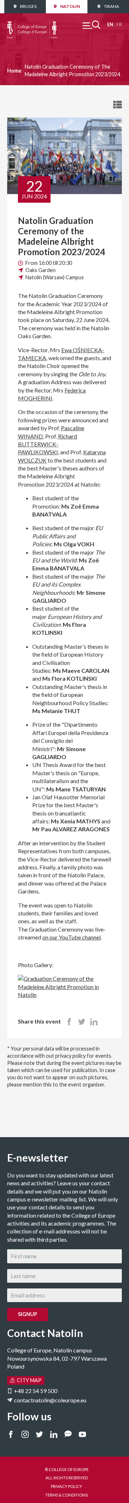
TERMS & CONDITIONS (66, 1495)
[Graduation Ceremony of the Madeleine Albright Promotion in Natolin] (64, 978)
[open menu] (91, 24)
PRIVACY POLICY (66, 1486)
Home (14, 71)
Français (119, 24)
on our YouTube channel (71, 937)
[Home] (32, 24)
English (110, 24)
